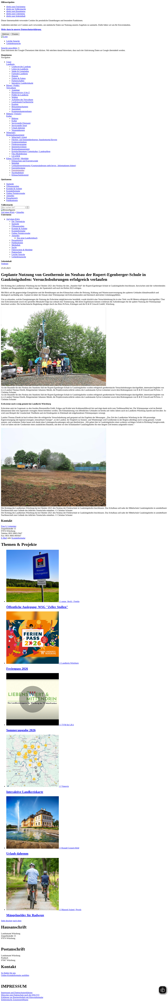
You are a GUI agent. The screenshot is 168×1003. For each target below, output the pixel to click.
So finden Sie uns (8, 973)
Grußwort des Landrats (21, 66)
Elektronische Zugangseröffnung (14, 1000)
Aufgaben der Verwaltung (22, 99)
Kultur (14, 121)
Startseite (10, 184)
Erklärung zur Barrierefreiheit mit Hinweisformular (22, 997)
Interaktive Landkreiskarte (22, 83)
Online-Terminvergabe (15, 193)
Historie (15, 76)
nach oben (17, 921)
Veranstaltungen (18, 130)
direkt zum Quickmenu (15, 6)
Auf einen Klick (7, 212)
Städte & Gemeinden (20, 71)
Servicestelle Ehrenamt (21, 123)
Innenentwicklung (19, 147)
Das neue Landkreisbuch (27, 238)
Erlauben (15, 34)
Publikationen (12, 200)
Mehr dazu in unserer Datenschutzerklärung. (21, 29)
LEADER (16, 156)
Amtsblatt (16, 90)
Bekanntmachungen (20, 107)
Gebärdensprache (13, 43)
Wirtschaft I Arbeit (19, 137)
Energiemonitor (18, 170)
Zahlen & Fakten (19, 78)
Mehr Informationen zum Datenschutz (17, 53)
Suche (14, 247)
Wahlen (15, 97)
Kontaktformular (13, 191)
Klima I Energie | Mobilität (17, 158)
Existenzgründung (19, 142)
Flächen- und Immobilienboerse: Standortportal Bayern (34, 140)
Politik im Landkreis (20, 95)
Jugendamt (16, 109)
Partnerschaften (18, 81)
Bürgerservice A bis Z (21, 92)
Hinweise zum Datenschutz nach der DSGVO (20, 995)
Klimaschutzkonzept (20, 175)
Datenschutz (17, 252)
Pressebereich (12, 198)
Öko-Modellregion (19, 154)
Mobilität (15, 163)
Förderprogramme (19, 144)
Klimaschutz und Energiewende (25, 161)
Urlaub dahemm (18, 128)
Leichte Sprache (13, 41)
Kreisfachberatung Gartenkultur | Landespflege (31, 151)
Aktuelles (10, 196)
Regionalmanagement (21, 149)
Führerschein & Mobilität (22, 250)
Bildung (15, 118)
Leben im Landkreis (20, 69)
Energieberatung (18, 168)
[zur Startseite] (4, 36)
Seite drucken (6, 921)
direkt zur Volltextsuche (16, 9)
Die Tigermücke (18, 221)
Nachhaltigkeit (18, 173)
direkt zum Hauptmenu (15, 11)
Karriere (15, 104)
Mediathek (16, 245)
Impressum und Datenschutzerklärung (16, 992)
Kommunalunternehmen (22, 111)
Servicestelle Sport (19, 125)
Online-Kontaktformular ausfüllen (15, 975)
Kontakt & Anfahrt (14, 188)
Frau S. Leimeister (8, 526)
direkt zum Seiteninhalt (15, 16)
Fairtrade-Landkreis (20, 74)
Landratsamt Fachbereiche (22, 102)
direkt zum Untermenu (15, 14)
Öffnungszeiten (12, 186)
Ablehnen (5, 34)
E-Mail (4, 538)
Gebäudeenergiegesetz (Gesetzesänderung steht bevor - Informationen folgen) (44, 165)
